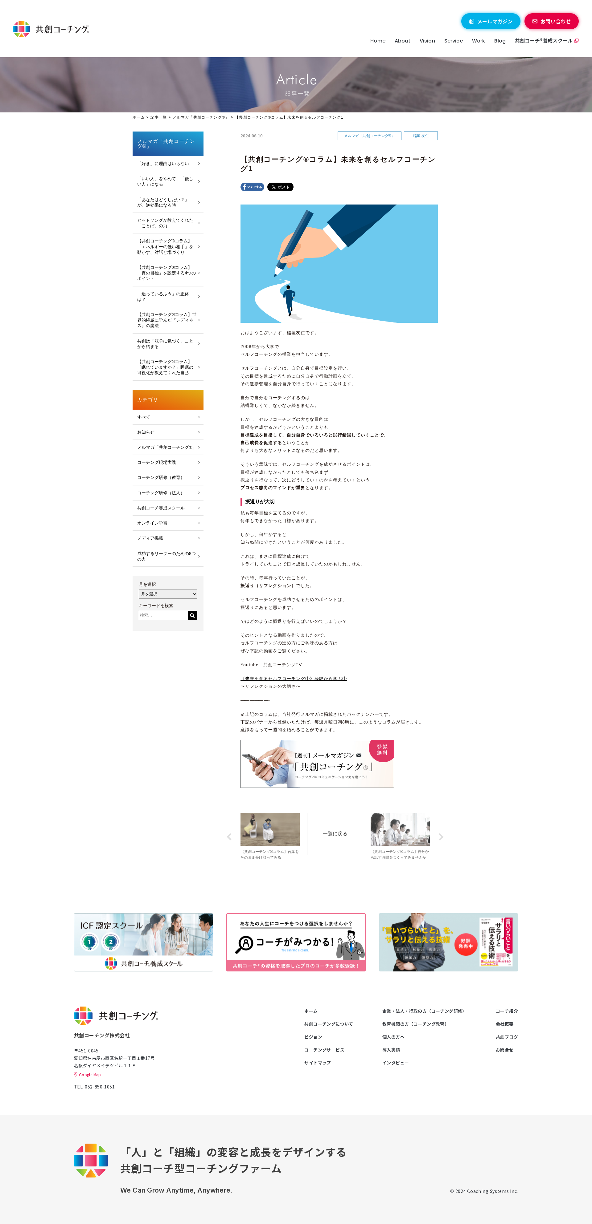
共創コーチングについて (328, 1024)
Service (453, 40)
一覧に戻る (335, 833)
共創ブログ (507, 1037)
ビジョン (313, 1037)
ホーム (139, 117)
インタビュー (395, 1063)
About (402, 40)
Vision (427, 40)
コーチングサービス (324, 1050)
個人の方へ (393, 1037)
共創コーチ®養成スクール (544, 40)
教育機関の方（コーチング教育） (415, 1024)
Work (478, 40)
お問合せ (505, 1050)
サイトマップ (317, 1063)
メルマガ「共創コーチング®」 (201, 117)
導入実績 (391, 1050)
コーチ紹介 (507, 1011)
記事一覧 (158, 117)
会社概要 (505, 1024)
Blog (500, 40)
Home (377, 40)
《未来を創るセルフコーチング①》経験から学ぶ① (293, 678)
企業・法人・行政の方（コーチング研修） (424, 1011)
